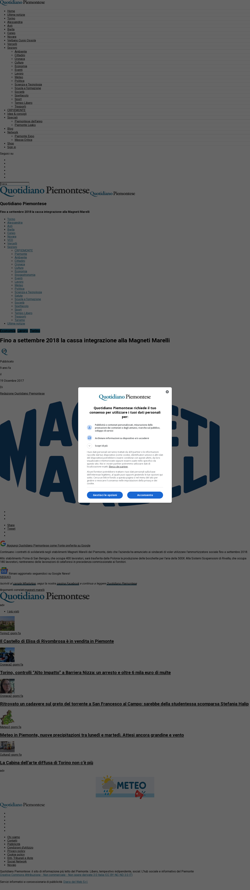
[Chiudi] (167, 391)
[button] (125, 445)
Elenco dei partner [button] (118, 466)
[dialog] (125, 445)
